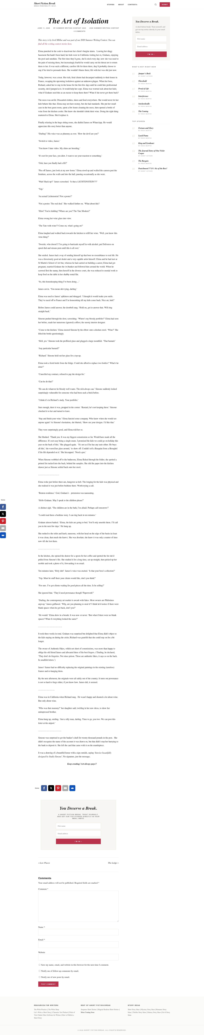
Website (41, 952)
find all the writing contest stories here (54, 43)
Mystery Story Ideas (148, 1009)
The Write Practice (40, 1009)
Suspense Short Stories (88, 1009)
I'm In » (78, 841)
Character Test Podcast (60, 1012)
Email (41, 939)
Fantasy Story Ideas (154, 1012)
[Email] (65, 788)
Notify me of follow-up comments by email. (60, 970)
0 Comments (80, 31)
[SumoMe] (72, 788)
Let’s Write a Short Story (42, 1012)
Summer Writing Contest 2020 (71, 28)
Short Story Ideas (134, 1009)
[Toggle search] (155, 4)
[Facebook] (44, 788)
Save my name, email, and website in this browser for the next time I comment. (75, 964)
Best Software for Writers (52, 1015)
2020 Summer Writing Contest (104, 28)
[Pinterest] (58, 788)
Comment (43, 888)
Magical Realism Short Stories (108, 1009)
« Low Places (44, 862)
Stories (110, 4)
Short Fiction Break (44, 3)
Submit (165, 4)
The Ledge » (113, 862)
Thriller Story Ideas (139, 1012)
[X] (51, 788)
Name (41, 927)
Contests (132, 4)
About (121, 4)
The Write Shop (53, 1009)
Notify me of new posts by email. (55, 977)
